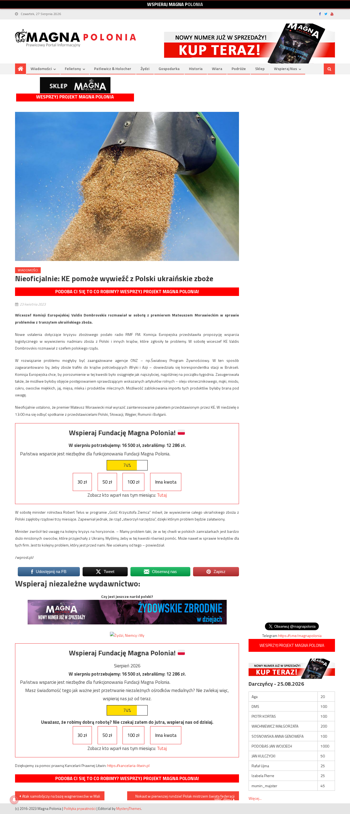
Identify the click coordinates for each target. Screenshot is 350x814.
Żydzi (145, 68)
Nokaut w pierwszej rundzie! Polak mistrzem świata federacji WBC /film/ (185, 796)
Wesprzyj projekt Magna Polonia (75, 97)
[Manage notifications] (14, 799)
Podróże (239, 68)
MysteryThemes (128, 808)
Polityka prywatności (80, 808)
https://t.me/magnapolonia (300, 635)
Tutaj (162, 495)
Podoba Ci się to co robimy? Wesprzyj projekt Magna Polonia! (127, 291)
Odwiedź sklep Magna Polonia (75, 85)
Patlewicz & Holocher (112, 68)
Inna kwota (166, 482)
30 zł (82, 482)
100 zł (133, 482)
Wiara (217, 68)
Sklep (260, 68)
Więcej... (255, 798)
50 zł (107, 482)
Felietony (73, 68)
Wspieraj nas (285, 68)
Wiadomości (41, 68)
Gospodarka (169, 68)
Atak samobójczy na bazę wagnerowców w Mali (61, 796)
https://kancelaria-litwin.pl (128, 765)
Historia (196, 68)
